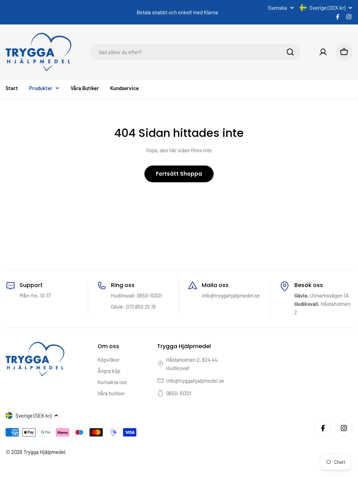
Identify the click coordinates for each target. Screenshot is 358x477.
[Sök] (290, 52)
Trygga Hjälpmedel (44, 452)
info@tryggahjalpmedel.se (195, 380)
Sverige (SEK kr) (327, 8)
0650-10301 (178, 393)
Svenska (277, 7)
